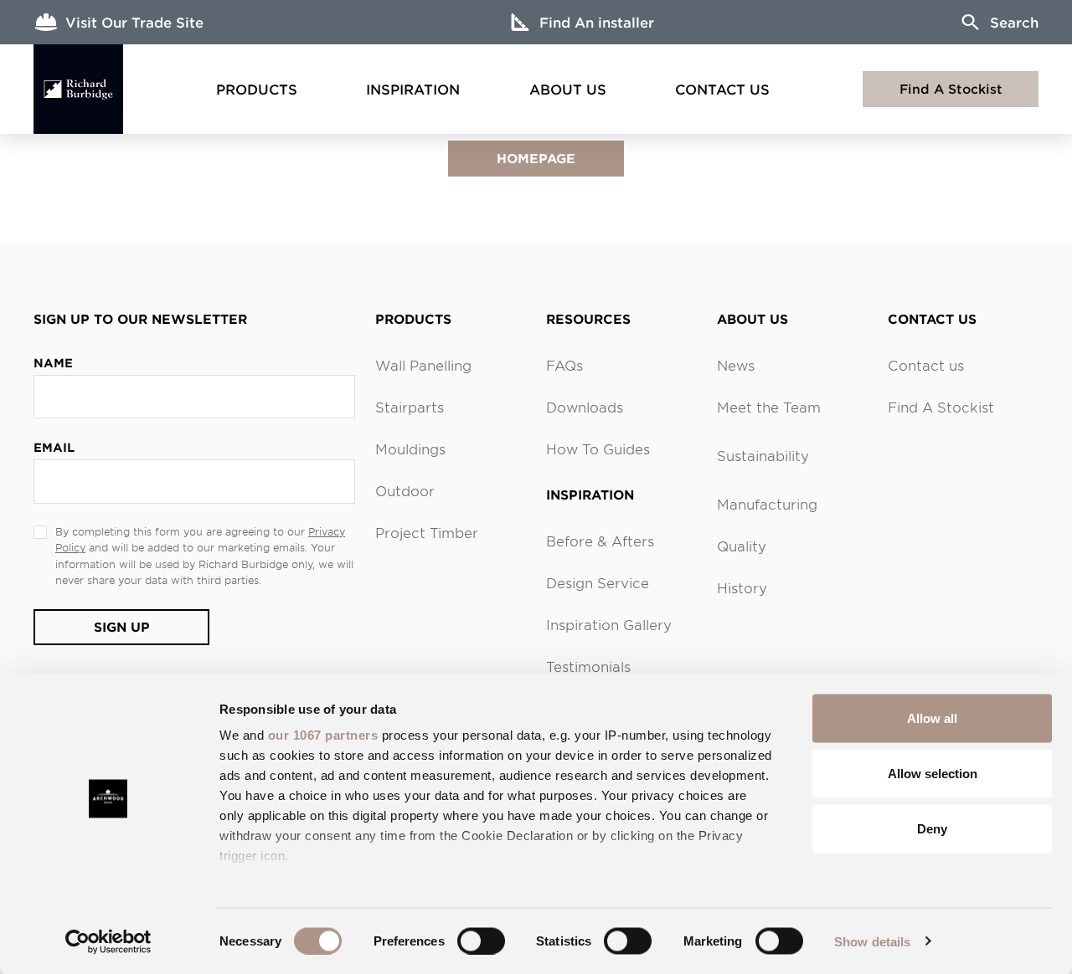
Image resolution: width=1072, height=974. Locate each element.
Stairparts (409, 406)
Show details (872, 941)
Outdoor (405, 490)
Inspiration (413, 88)
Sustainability (763, 455)
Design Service (597, 582)
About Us (567, 88)
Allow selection (932, 773)
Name (53, 363)
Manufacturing (767, 503)
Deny (932, 828)
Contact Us (722, 88)
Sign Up (122, 626)
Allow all (932, 718)
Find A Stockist (950, 88)
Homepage (536, 158)
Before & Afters (600, 540)
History (742, 587)
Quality (741, 545)
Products (256, 88)
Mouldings (410, 448)
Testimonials (588, 666)
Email (54, 447)
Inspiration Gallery (609, 624)
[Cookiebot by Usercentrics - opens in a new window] (108, 941)
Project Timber (426, 532)
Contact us (926, 364)
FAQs (564, 364)
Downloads (584, 406)
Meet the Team (769, 406)
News (736, 364)
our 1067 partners (323, 735)
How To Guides (598, 448)
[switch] (481, 940)
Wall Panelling (423, 364)
